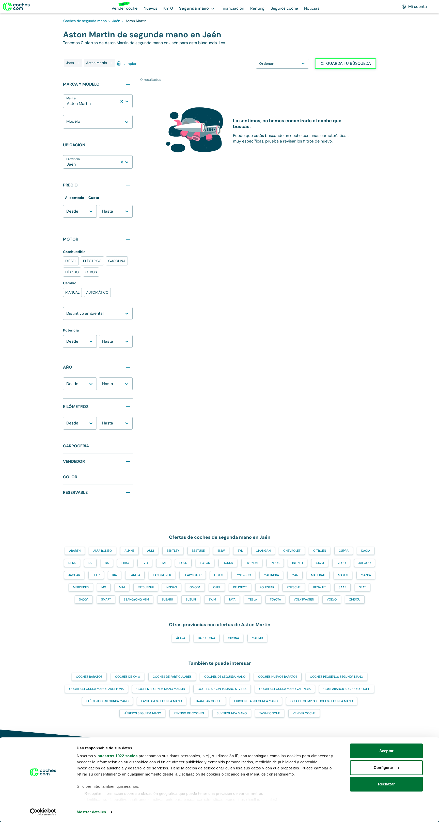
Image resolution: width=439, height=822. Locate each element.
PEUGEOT (240, 587)
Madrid (257, 638)
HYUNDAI (252, 563)
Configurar (383, 767)
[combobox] (67, 104)
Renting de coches (189, 713)
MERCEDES (81, 587)
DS (107, 563)
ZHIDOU (354, 599)
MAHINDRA (271, 575)
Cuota (93, 197)
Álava (180, 638)
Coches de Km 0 (127, 677)
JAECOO (364, 563)
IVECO (341, 563)
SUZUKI (191, 599)
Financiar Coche (208, 701)
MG (103, 587)
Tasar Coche (269, 713)
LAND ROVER (162, 575)
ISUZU (320, 563)
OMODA (195, 587)
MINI (122, 587)
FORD (183, 563)
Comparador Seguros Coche (346, 689)
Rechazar (386, 784)
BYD (240, 551)
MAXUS (343, 575)
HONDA (228, 563)
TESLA (252, 599)
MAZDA (366, 575)
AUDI (150, 551)
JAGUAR (74, 575)
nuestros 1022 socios (118, 756)
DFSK (72, 563)
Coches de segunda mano (224, 677)
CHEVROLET (292, 551)
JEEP (96, 575)
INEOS (275, 563)
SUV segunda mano (232, 713)
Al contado (74, 197)
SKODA (83, 599)
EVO (145, 563)
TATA (232, 599)
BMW (221, 551)
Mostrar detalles (91, 812)
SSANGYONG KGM (136, 599)
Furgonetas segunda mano (256, 701)
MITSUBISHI (146, 587)
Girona (233, 638)
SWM (212, 599)
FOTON (205, 563)
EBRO (125, 563)
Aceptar (386, 751)
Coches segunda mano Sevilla (222, 689)
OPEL (217, 587)
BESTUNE (198, 551)
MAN (295, 575)
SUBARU (167, 599)
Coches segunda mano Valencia (285, 689)
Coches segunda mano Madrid (160, 689)
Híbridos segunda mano (142, 713)
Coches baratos (89, 677)
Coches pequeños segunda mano (336, 677)
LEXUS (218, 575)
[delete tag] (78, 63)
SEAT (362, 587)
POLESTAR (267, 587)
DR (90, 563)
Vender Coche (304, 713)
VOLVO (332, 599)
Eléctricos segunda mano (107, 701)
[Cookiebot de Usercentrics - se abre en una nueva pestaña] (43, 812)
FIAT (164, 563)
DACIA (365, 551)
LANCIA (135, 575)
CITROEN (319, 551)
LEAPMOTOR (192, 575)
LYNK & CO (243, 575)
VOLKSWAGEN (304, 599)
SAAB (342, 587)
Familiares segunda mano (161, 701)
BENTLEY (173, 551)
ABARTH (75, 551)
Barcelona (206, 638)
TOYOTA (275, 599)
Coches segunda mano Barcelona (96, 689)
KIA (114, 575)
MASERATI (318, 575)
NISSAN (171, 587)
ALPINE (129, 551)
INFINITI (297, 563)
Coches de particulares (172, 677)
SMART (106, 599)
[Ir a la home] (16, 6)
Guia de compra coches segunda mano (321, 701)
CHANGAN (263, 551)
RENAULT (319, 587)
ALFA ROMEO (102, 551)
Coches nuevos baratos (277, 677)
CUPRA (344, 551)
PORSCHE (294, 587)
